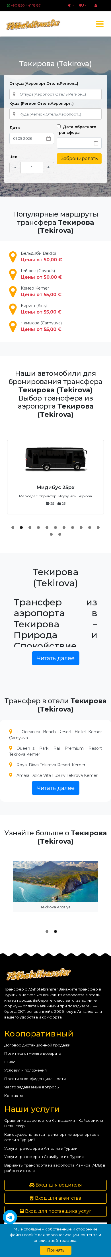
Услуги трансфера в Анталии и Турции (40, 1148)
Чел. (13, 156)
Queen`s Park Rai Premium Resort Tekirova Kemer (55, 751)
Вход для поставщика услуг (57, 1211)
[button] (12, 527)
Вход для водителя (58, 1185)
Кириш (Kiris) (41, 309)
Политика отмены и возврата (32, 1053)
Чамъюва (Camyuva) (41, 326)
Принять (55, 1250)
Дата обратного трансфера (76, 129)
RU (81, 5)
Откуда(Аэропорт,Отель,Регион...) (43, 83)
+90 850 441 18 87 (26, 5)
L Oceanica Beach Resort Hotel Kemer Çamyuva (55, 734)
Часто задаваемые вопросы (31, 1087)
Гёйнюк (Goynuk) (41, 274)
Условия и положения (25, 1070)
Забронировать (79, 158)
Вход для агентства (57, 1198)
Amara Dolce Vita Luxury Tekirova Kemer (57, 775)
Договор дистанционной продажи (37, 1045)
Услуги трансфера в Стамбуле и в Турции (44, 1156)
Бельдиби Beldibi (41, 256)
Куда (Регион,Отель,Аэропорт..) (41, 103)
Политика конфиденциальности (35, 1078)
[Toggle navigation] (99, 24)
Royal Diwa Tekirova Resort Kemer (51, 764)
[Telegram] (10, 1217)
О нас (9, 1062)
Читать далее (56, 658)
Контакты (13, 1095)
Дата (14, 127)
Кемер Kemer (41, 291)
